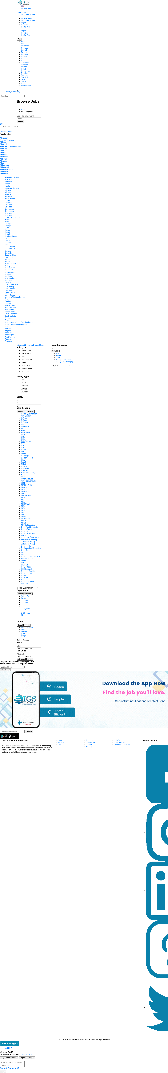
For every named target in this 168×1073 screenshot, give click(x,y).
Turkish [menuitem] (24, 81)
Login (23, 23)
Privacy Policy (119, 742)
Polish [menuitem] (23, 69)
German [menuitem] (24, 54)
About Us (89, 740)
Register (24, 25)
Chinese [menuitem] (24, 48)
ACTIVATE (5, 670)
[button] (26, 411)
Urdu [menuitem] (23, 84)
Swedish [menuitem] (24, 77)
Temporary (27, 360)
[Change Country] (22, 6)
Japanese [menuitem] (25, 63)
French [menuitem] (24, 52)
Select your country (12, 92)
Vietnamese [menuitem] (26, 86)
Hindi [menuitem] (23, 58)
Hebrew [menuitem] (24, 56)
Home (23, 110)
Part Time (27, 353)
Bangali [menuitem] (24, 44)
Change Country (6, 131)
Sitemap (89, 746)
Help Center (119, 740)
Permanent (27, 362)
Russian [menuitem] (24, 73)
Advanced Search (24, 659)
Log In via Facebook (9, 1058)
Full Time (27, 351)
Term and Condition (122, 744)
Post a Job (25, 27)
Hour (25, 380)
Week (25, 392)
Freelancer (27, 369)
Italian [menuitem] (23, 60)
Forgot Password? (9, 1068)
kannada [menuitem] (24, 65)
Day (24, 383)
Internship (27, 366)
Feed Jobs (22, 12)
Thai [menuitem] (23, 79)
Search (20, 121)
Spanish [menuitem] (24, 75)
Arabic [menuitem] (23, 42)
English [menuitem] (24, 50)
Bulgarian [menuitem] (25, 46)
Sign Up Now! (27, 1054)
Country (89, 744)
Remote (26, 357)
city (1, 124)
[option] (29, 414)
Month (25, 386)
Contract (26, 372)
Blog (59, 744)
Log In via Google (27, 1058)
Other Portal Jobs (28, 15)
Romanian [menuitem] (25, 71)
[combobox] (32, 499)
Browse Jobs (26, 8)
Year (25, 389)
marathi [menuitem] (24, 67)
